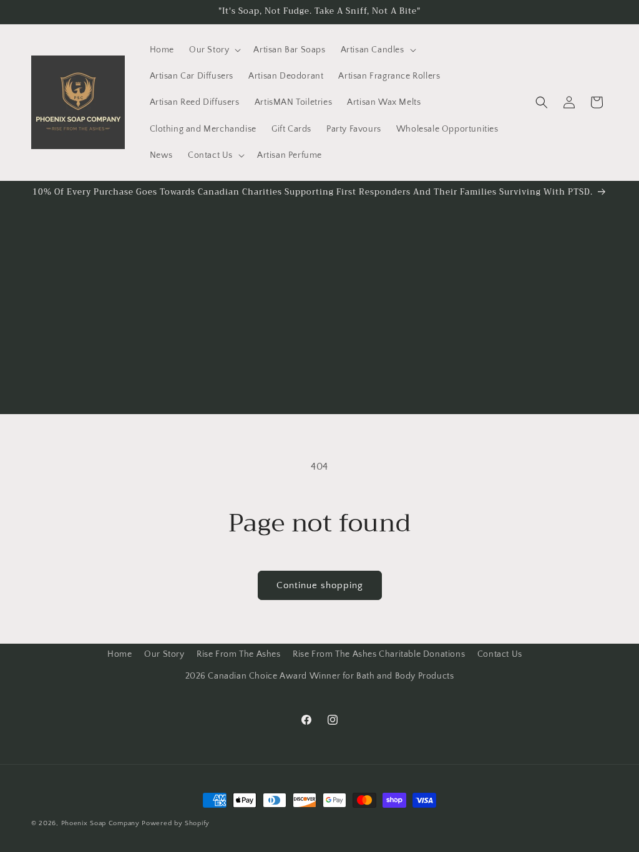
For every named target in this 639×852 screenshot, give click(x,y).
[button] (214, 50)
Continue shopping (319, 585)
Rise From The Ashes (238, 654)
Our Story (164, 654)
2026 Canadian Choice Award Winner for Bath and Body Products (319, 676)
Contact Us (499, 654)
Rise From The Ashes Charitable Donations (379, 654)
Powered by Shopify (176, 823)
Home (119, 654)
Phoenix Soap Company (100, 823)
